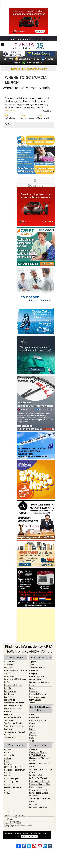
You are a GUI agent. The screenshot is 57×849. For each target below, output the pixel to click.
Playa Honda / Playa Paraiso (13, 710)
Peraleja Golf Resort (13, 787)
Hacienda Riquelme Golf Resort (14, 771)
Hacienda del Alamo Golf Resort (40, 683)
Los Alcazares (10, 691)
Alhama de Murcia (37, 667)
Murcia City (9, 784)
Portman (8, 714)
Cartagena (8, 664)
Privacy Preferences (29, 836)
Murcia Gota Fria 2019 (12, 823)
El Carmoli (8, 667)
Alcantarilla (9, 755)
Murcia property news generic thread (18, 825)
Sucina (7, 793)
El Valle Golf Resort (12, 767)
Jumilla (32, 732)
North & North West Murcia (40, 708)
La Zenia (33, 804)
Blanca (7, 761)
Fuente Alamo (35, 679)
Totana (32, 702)
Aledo (31, 664)
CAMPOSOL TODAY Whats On (16, 816)
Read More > (47, 111)
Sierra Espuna (35, 700)
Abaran (7, 752)
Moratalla (33, 735)
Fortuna (32, 729)
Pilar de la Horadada (13, 705)
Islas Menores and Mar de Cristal (15, 671)
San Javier (8, 720)
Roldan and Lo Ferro (12, 717)
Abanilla (7, 749)
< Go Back (7, 124)
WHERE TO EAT (42, 118)
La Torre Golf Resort (13, 685)
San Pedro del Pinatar (13, 723)
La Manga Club (10, 676)
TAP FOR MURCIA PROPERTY (28, 68)
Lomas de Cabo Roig (38, 807)
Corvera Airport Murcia (12, 821)
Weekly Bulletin (10, 827)
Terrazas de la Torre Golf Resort (14, 733)
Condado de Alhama (38, 676)
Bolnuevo (33, 670)
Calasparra (34, 717)
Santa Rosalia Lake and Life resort (14, 727)
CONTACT (12, 39)
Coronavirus (8, 819)
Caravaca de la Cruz (38, 720)
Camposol (33, 673)
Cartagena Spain (10, 817)
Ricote (7, 790)
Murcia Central (15, 744)
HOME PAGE (10, 118)
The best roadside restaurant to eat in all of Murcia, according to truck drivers (27, 100)
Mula (31, 738)
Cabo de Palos (10, 661)
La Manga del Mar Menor (15, 679)
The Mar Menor (16, 657)
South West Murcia (41, 657)
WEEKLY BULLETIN (41, 39)
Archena (7, 758)
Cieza (31, 726)
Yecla (31, 741)
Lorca (31, 688)
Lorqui (7, 775)
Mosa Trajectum (11, 781)
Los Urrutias (9, 700)
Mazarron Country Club (39, 784)
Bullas (32, 714)
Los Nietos (8, 697)
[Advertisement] (36, 625)
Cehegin (32, 723)
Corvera (7, 764)
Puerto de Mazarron (38, 694)
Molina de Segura (27, 118)
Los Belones (9, 694)
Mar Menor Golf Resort (14, 702)
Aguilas (32, 661)
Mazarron (33, 691)
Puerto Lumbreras (37, 697)
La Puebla (8, 682)
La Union (8, 688)
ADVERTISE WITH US (25, 39)
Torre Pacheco (10, 737)
